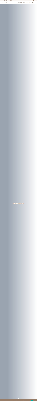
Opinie (21, 2)
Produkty (27, 2)
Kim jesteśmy (18, 2)
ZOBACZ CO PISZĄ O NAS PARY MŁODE (18, 203)
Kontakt (30, 2)
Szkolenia (24, 2)
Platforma (33, 2)
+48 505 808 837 (10, 0)
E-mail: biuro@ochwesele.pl (5, 0)
